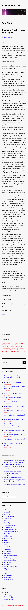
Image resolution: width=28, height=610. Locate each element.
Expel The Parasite (11, 5)
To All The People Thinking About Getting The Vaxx (13, 473)
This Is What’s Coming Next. (13, 397)
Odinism (6, 564)
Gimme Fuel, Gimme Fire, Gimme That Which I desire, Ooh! (14, 467)
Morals (3, 349)
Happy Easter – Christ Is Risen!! (14, 406)
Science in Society (15, 351)
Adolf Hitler (22, 344)
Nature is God (13, 349)
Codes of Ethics (10, 346)
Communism (8, 518)
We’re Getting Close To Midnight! (14, 415)
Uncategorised (8, 575)
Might (17, 348)
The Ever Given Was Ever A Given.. (14, 410)
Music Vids (7, 553)
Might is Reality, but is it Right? (13, 31)
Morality (21, 348)
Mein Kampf (8, 551)
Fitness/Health (8, 527)
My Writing (15, 343)
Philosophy (20, 349)
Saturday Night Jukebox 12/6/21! (13, 393)
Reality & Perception (10, 566)
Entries (7, 595)
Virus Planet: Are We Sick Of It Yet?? (15, 439)
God (14, 348)
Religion (9, 344)
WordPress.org (8, 599)
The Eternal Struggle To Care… (13, 434)
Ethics (7, 348)
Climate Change (9, 516)
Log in (6, 592)
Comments (8, 597)
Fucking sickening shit (11, 529)
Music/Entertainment (10, 555)
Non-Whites (7, 562)
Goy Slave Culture (9, 538)
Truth (22, 351)
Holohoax (7, 542)
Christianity (7, 514)
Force (11, 348)
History (6, 540)
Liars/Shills (7, 547)
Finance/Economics (10, 525)
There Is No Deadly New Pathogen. (14, 430)
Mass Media (7, 549)
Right (9, 351)
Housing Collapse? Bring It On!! (13, 419)
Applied (4, 346)
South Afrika (8, 571)
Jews (5, 545)
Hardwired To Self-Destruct (12, 382)
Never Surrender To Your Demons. (14, 402)
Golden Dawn (8, 536)
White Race (15, 344)
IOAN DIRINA (8, 464)
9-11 (5, 510)
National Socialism (10, 560)
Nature (7, 349)
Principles (4, 351)
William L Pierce (9, 579)
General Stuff (8, 534)
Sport (5, 573)
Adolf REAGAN (8, 471)
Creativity (7, 523)
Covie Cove (7, 521)
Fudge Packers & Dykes (11, 531)
